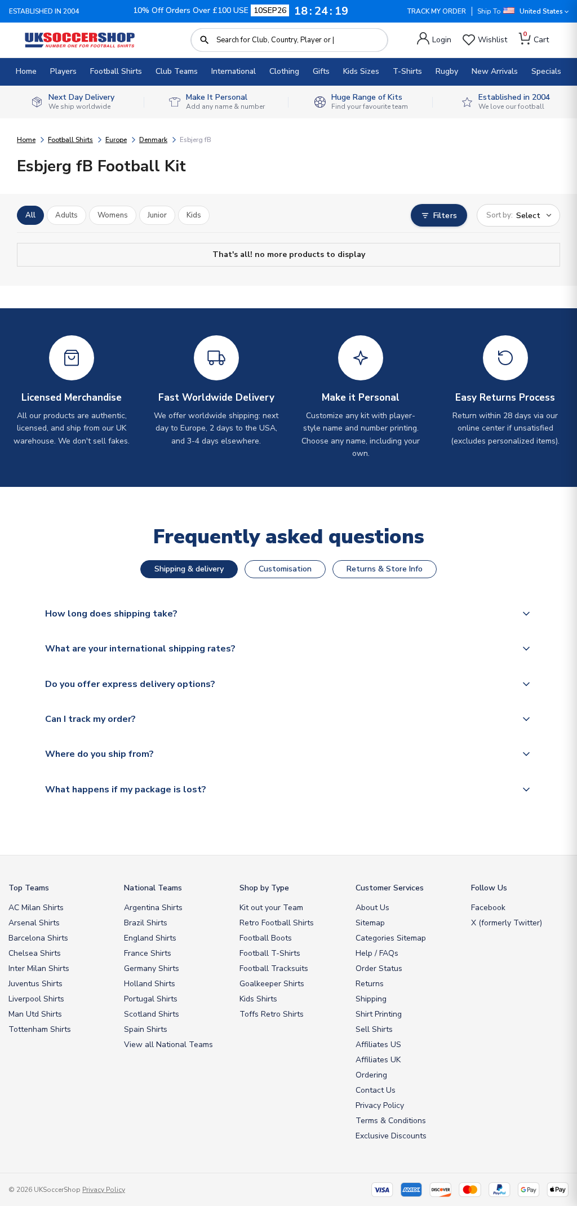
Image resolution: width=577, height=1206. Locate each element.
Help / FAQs (377, 953)
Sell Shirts (374, 1029)
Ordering (371, 1075)
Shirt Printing (379, 1014)
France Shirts (147, 953)
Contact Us (376, 1090)
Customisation (285, 569)
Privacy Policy (380, 1105)
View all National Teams (168, 1044)
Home (26, 71)
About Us (372, 907)
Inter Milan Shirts (38, 968)
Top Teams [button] (28, 888)
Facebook (488, 907)
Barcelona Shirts (38, 938)
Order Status (379, 968)
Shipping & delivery (189, 569)
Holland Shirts (149, 983)
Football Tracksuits (273, 968)
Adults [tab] (66, 215)
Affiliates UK (378, 1059)
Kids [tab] (194, 215)
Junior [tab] (157, 215)
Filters (445, 215)
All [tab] (30, 215)
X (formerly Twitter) (506, 922)
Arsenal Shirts (34, 922)
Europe (116, 139)
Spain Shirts (145, 1029)
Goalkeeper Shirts (271, 983)
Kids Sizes (361, 71)
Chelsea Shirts (34, 953)
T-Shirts (407, 71)
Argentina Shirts (153, 907)
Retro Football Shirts (276, 922)
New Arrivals (495, 71)
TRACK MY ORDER (436, 11)
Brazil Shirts (145, 922)
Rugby (447, 71)
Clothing (284, 71)
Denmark (153, 139)
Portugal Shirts (150, 999)
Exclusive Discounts (391, 1135)
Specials (546, 71)
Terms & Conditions (391, 1120)
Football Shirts (116, 71)
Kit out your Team (271, 907)
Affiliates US (378, 1044)
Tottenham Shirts (39, 1029)
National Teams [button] (153, 888)
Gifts (321, 71)
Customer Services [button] (390, 888)
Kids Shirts (258, 999)
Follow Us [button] (489, 888)
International (233, 71)
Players (63, 71)
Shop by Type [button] (264, 888)
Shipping (371, 999)
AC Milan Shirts (36, 907)
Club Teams (177, 71)
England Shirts (150, 938)
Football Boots (265, 938)
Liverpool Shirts (36, 999)
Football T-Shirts (269, 953)
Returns (370, 983)
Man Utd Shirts (35, 1014)
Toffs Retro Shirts (271, 1014)
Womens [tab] (112, 215)
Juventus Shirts (35, 983)
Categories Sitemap (391, 938)
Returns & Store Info (385, 569)
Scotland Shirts (151, 1014)
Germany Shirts (151, 968)
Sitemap (370, 922)
